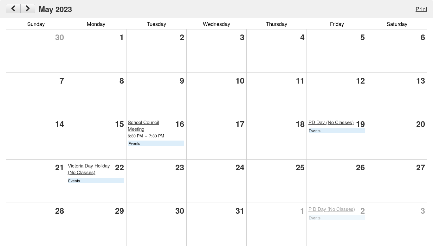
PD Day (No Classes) (331, 122)
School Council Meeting (143, 125)
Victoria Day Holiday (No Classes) (89, 168)
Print (421, 9)
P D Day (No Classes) (331, 208)
